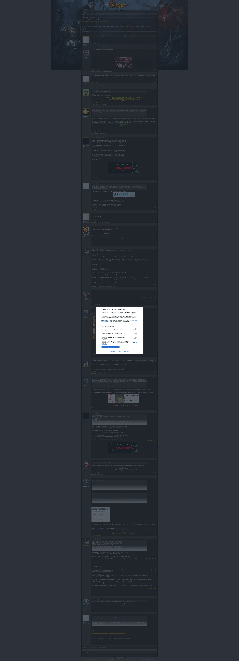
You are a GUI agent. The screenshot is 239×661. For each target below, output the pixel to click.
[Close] (141, 309)
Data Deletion (112, 351)
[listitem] (119, 326)
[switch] (135, 329)
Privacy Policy (126, 351)
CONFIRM (110, 347)
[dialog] (119, 330)
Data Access (119, 351)
